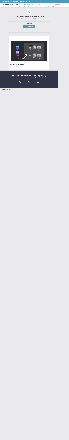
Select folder (25, 29)
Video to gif (42, 6)
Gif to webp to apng (55, 6)
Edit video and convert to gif (48, 6)
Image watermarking (15, 6)
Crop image (26, 6)
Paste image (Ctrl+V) (32, 29)
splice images (10, 6)
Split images (38, 6)
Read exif (35, 6)
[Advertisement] (63, 21)
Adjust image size (21, 6)
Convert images (5, 6)
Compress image (30, 6)
